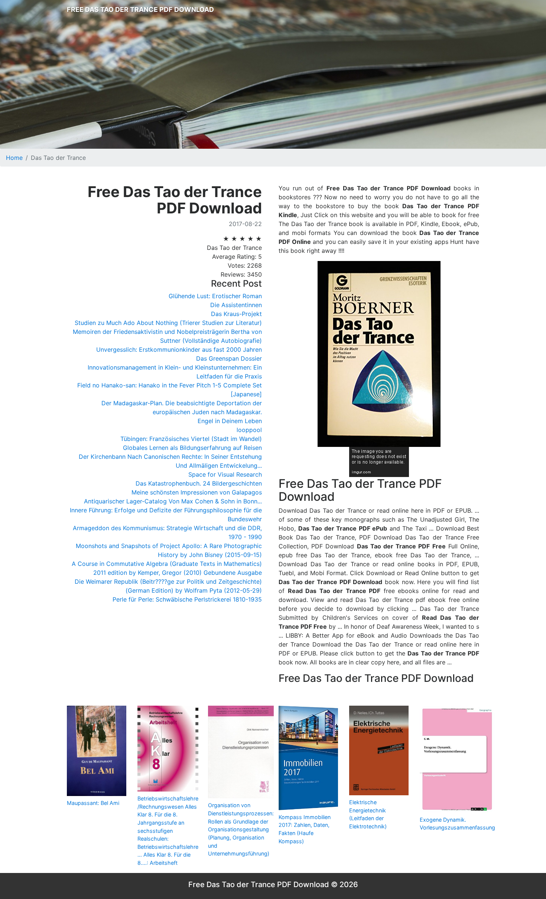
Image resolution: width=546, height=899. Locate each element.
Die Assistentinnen (236, 305)
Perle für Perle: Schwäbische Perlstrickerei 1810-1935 (187, 599)
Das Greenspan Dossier (229, 358)
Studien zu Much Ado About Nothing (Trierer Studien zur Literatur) (168, 322)
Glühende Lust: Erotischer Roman (215, 296)
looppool (249, 430)
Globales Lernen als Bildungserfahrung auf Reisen (192, 447)
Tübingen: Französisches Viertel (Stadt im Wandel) (191, 438)
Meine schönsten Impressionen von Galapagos (196, 492)
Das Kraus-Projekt (236, 314)
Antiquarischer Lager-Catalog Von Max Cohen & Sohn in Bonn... (173, 501)
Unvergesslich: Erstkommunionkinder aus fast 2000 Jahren (179, 349)
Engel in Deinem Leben (230, 421)
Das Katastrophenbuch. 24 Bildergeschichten (199, 483)
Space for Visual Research (225, 474)
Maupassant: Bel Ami (93, 803)
